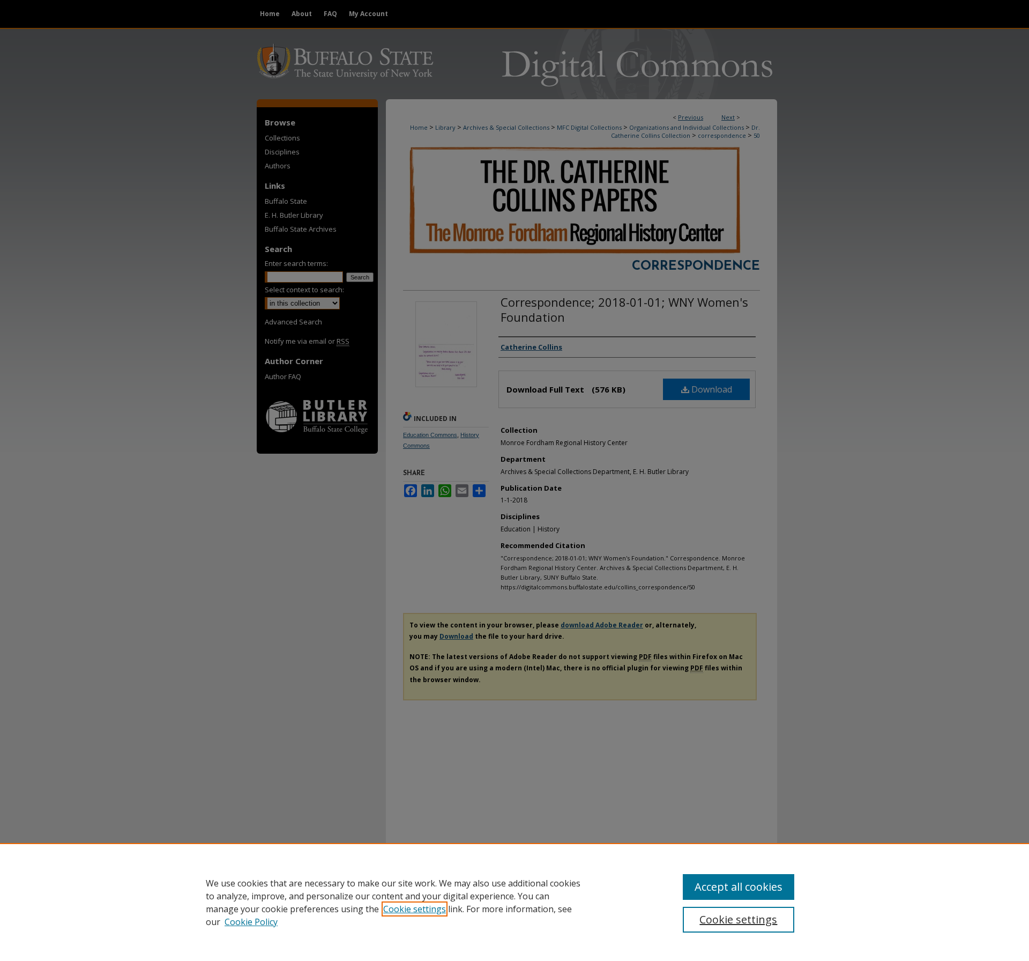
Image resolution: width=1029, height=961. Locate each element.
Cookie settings (414, 909)
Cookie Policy (251, 922)
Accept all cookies (738, 886)
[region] (514, 902)
